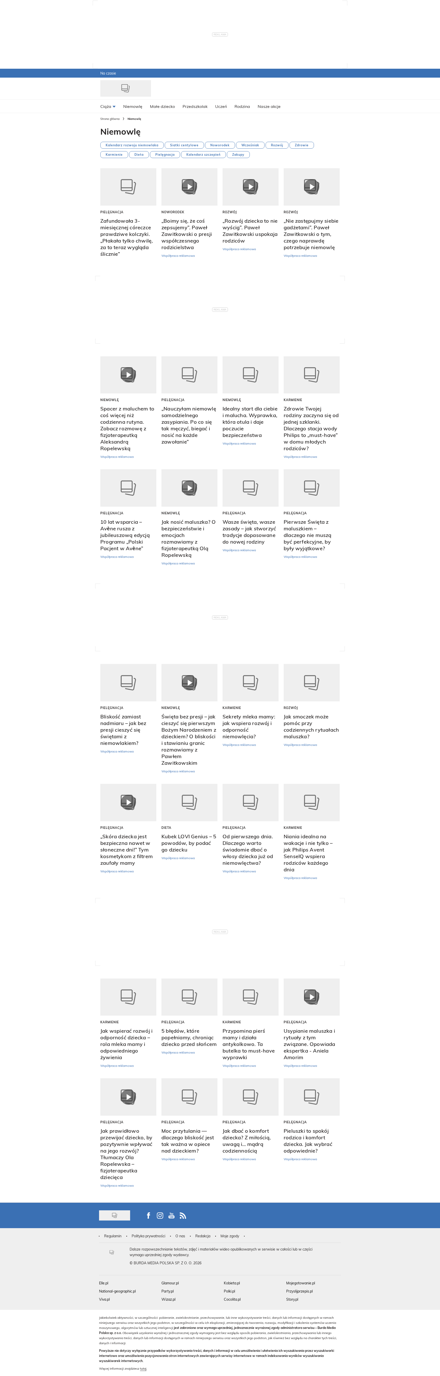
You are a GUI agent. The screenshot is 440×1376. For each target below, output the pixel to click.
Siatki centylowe (184, 145)
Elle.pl (103, 1283)
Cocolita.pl (232, 1299)
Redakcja (202, 1235)
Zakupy (238, 154)
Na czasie (108, 73)
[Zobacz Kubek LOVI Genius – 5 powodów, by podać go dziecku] (189, 802)
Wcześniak (250, 145)
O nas (180, 1235)
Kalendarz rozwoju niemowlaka (132, 145)
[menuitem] (108, 106)
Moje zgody (230, 1235)
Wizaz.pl (168, 1299)
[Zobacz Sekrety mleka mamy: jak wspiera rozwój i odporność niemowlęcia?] (251, 682)
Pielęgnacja (165, 154)
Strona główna (110, 119)
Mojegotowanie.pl (300, 1283)
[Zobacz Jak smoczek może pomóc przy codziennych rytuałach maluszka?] (312, 682)
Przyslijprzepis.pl (299, 1291)
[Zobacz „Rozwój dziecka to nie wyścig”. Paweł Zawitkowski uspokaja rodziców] (251, 187)
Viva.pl (104, 1299)
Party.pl (167, 1291)
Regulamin (112, 1235)
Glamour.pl (170, 1283)
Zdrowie (302, 145)
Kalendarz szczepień (203, 154)
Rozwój (277, 145)
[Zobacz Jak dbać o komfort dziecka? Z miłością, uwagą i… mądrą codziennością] (251, 1097)
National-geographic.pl (117, 1291)
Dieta (139, 154)
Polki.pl (229, 1291)
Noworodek (220, 145)
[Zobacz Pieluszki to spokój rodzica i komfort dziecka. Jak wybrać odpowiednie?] (312, 1097)
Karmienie (114, 154)
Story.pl (292, 1299)
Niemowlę (109, 400)
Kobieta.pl (232, 1283)
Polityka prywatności (148, 1235)
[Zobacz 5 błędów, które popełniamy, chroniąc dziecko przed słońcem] (189, 997)
